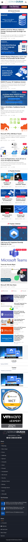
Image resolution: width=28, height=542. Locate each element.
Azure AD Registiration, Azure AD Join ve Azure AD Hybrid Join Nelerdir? (13, 159)
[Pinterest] (13, 438)
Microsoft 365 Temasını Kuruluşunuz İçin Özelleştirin (20, 328)
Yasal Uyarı (4, 529)
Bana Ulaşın (4, 449)
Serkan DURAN (4, 364)
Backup (24, 14)
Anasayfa (4, 462)
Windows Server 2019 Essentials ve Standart (21, 200)
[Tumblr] (19, 438)
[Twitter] (9, 438)
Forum (3, 452)
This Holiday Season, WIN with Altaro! (19, 320)
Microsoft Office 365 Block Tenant (11, 134)
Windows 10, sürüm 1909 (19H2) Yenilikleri (21, 216)
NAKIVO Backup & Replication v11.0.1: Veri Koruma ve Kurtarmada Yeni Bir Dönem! (13, 57)
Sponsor (4, 458)
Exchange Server (6, 487)
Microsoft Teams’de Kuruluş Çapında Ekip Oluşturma (19, 312)
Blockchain (5, 291)
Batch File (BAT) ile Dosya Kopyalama (7, 216)
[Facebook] (7, 438)
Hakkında (4, 455)
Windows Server (21, 196)
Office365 (24, 119)
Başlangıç (4, 445)
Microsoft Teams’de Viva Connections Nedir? (20, 304)
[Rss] (21, 438)
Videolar (24, 227)
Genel (7, 212)
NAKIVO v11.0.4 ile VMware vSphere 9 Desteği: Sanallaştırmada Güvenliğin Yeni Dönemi (13, 31)
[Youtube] (11, 438)
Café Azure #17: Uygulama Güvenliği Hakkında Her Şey (12, 243)
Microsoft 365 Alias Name (8, 285)
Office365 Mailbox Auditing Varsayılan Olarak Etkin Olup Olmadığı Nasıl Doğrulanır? (19, 338)
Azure (24, 144)
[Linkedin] (17, 438)
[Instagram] (15, 438)
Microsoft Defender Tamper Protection (21, 184)
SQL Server (4, 474)
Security (21, 180)
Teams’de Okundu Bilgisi (8, 264)
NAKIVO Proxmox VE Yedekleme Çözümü (13, 82)
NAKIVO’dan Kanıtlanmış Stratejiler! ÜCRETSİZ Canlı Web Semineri (20, 296)
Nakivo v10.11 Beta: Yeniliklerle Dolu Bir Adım (13, 108)
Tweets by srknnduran (6, 370)
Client (7, 180)
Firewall (24, 291)
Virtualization (5, 471)
